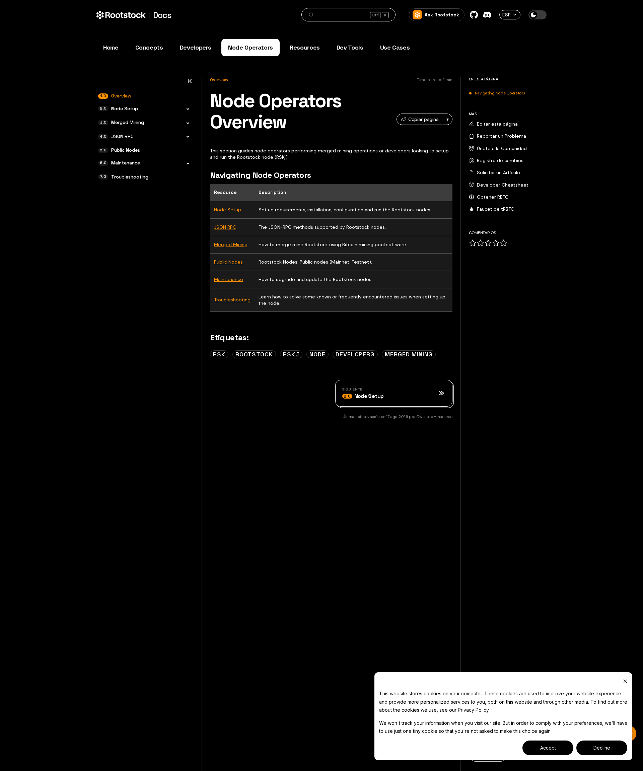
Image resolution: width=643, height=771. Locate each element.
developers (355, 354)
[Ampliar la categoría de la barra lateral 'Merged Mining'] (186, 123)
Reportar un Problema (501, 136)
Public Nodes (228, 262)
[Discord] (487, 15)
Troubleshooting (232, 300)
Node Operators (250, 47)
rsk (219, 354)
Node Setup (227, 210)
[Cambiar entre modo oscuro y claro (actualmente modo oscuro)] (537, 14)
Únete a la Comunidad (502, 148)
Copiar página (423, 119)
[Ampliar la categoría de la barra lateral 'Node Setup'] (186, 109)
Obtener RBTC (492, 197)
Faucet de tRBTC (495, 209)
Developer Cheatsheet (502, 185)
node (317, 354)
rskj (291, 354)
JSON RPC (225, 227)
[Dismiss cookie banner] (625, 681)
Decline (601, 748)
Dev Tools (350, 47)
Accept (548, 748)
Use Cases (395, 47)
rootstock (254, 354)
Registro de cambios (500, 160)
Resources (305, 47)
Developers (195, 47)
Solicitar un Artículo (498, 172)
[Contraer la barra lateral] (190, 83)
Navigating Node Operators (500, 93)
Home (111, 47)
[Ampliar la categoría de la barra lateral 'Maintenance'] (186, 163)
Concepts (149, 47)
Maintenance (228, 279)
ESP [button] (506, 15)
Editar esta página (497, 124)
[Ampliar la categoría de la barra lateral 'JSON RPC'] (186, 137)
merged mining (409, 354)
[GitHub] (474, 15)
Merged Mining (230, 244)
